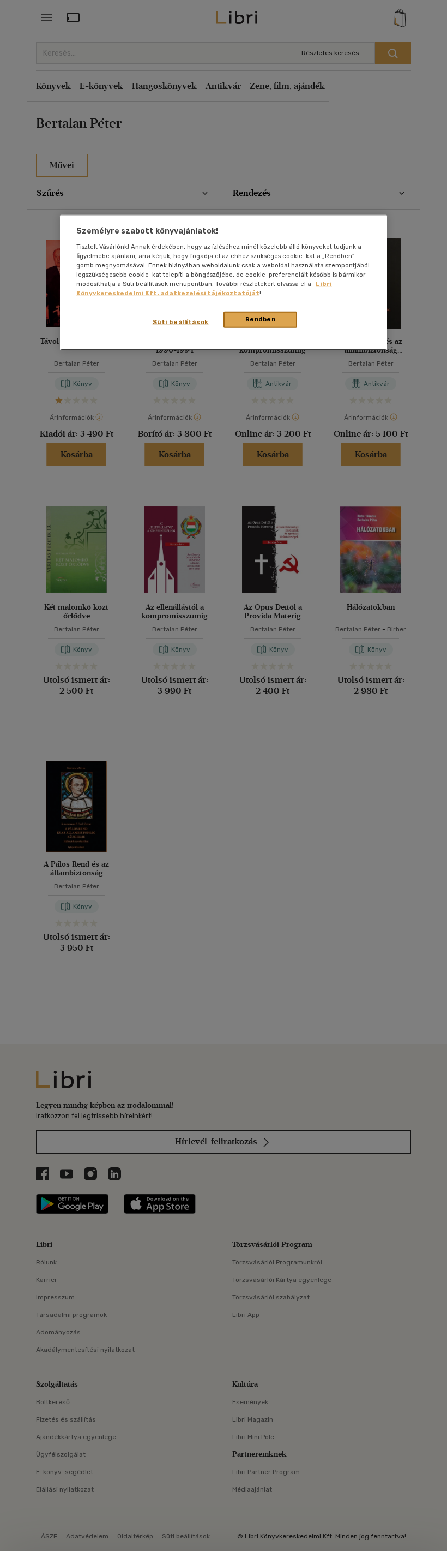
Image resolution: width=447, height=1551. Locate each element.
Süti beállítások (181, 322)
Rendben (260, 319)
